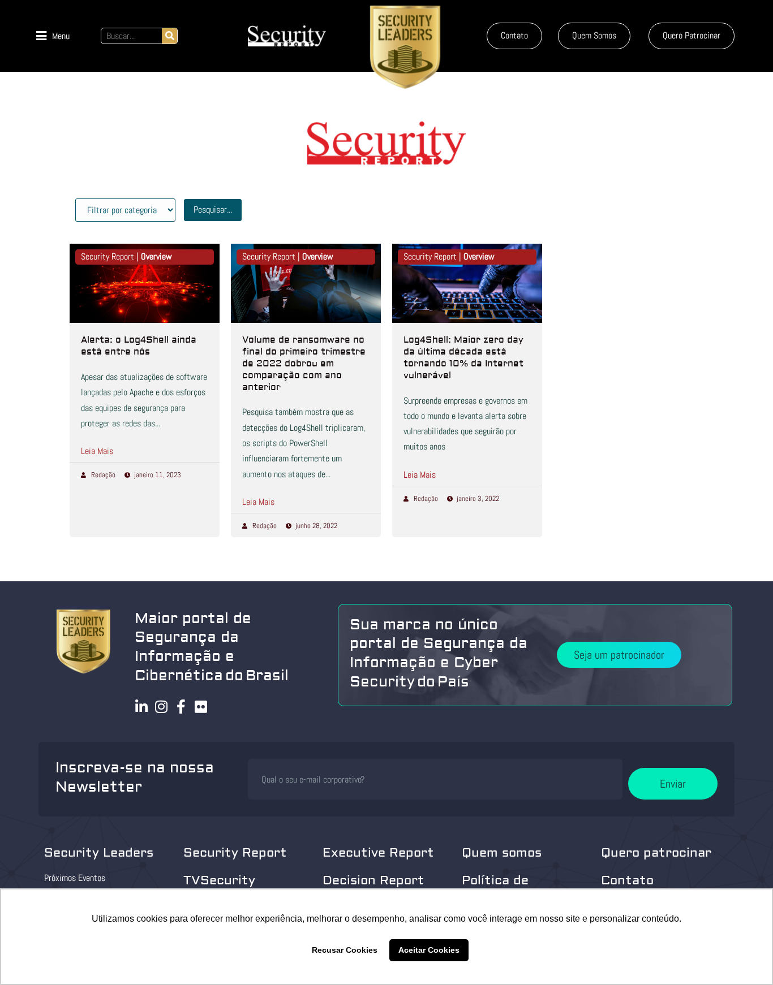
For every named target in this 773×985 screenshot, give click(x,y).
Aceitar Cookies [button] (428, 949)
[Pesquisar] (169, 36)
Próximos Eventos (74, 878)
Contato (627, 880)
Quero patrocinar (656, 853)
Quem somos (502, 853)
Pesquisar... (213, 209)
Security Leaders (98, 853)
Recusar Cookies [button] (344, 949)
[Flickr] (201, 706)
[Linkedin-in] (142, 706)
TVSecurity (219, 880)
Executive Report (378, 853)
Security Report (235, 853)
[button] (53, 36)
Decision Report (373, 880)
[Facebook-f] (181, 706)
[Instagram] (161, 706)
